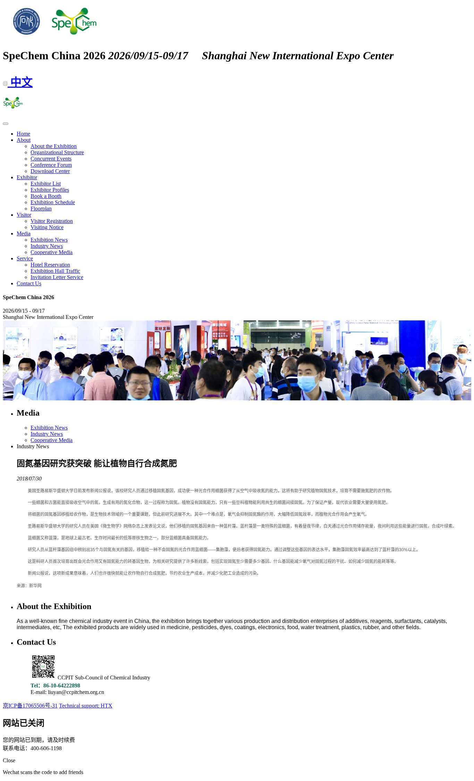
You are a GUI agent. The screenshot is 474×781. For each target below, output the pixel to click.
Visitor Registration (52, 221)
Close (9, 760)
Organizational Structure (57, 152)
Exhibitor (27, 177)
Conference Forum (51, 165)
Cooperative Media (52, 252)
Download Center (50, 171)
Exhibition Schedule (53, 202)
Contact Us (29, 283)
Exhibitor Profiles (50, 190)
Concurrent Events (51, 159)
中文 (20, 82)
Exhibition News (49, 240)
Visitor (24, 215)
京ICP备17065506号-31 (30, 706)
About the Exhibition (54, 146)
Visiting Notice (47, 227)
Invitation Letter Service (57, 277)
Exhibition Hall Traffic (55, 271)
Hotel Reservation (50, 265)
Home (23, 134)
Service (25, 258)
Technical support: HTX (85, 706)
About (24, 140)
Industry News (47, 246)
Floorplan (41, 208)
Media (24, 233)
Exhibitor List (46, 183)
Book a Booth (46, 196)
